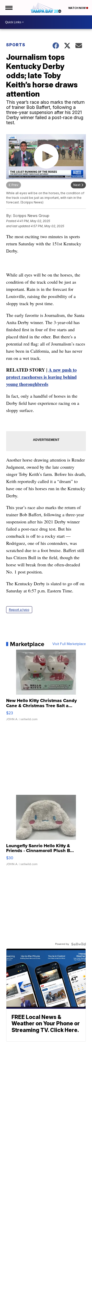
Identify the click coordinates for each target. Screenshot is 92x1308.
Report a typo (19, 610)
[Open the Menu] (8, 7)
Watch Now (77, 7)
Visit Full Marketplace (69, 644)
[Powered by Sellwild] (78, 944)
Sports (15, 44)
